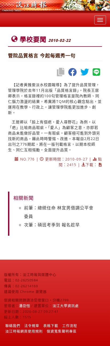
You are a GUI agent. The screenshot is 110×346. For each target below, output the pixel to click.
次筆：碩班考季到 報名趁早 (52, 225)
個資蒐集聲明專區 (62, 331)
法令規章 (31, 325)
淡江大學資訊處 (66, 305)
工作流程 (69, 325)
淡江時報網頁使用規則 (24, 331)
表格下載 (50, 325)
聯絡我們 (12, 325)
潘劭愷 (24, 305)
